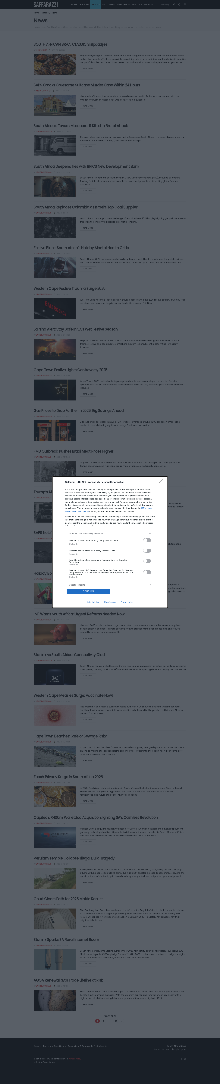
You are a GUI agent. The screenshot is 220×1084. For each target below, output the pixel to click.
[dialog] (110, 542)
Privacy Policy (126, 602)
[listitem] (110, 533)
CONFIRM (88, 591)
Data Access (110, 602)
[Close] (162, 482)
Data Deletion (93, 602)
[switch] (147, 540)
